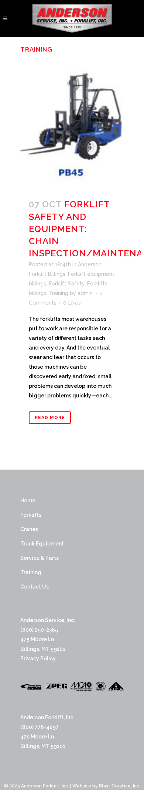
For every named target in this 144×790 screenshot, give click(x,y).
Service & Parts (39, 558)
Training (58, 293)
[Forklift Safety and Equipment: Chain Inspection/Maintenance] (72, 124)
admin (85, 293)
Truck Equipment (42, 544)
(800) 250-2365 (39, 630)
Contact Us (34, 587)
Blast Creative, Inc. (119, 786)
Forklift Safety (67, 284)
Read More (50, 417)
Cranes (29, 529)
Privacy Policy (38, 658)
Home (27, 500)
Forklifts (30, 515)
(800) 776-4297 (39, 727)
